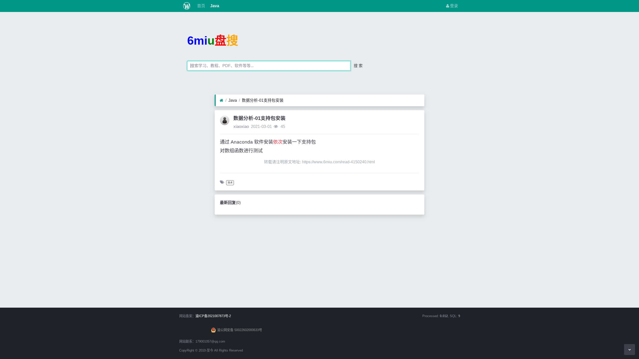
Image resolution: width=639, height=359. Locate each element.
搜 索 (358, 66)
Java (214, 6)
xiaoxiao (241, 126)
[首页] (221, 100)
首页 (200, 6)
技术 (230, 182)
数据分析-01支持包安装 (263, 100)
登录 (453, 6)
